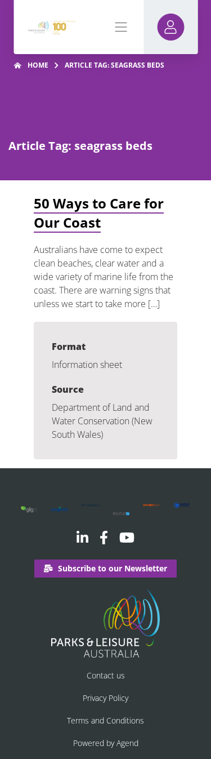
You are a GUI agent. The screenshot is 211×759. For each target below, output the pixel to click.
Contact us (106, 675)
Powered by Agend (105, 743)
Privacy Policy (105, 698)
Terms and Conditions (105, 720)
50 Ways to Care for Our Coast (99, 213)
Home (38, 65)
